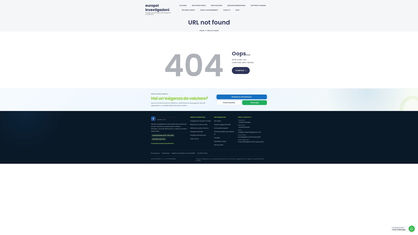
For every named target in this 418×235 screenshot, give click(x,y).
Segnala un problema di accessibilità (183, 153)
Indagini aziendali (196, 132)
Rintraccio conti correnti (198, 124)
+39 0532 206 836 (244, 122)
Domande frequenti (221, 128)
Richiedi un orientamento (242, 97)
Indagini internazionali (198, 135)
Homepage (239, 70)
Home (202, 31)
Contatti (217, 138)
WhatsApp (254, 103)
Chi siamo (217, 121)
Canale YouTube (202, 153)
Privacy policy (155, 153)
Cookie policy (165, 153)
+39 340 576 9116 (244, 127)
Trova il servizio (229, 103)
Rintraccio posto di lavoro (199, 128)
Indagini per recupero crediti (200, 121)
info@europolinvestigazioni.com (249, 132)
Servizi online (218, 145)
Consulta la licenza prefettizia (162, 143)
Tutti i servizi (194, 139)
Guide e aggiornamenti (209, 10)
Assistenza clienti (220, 141)
